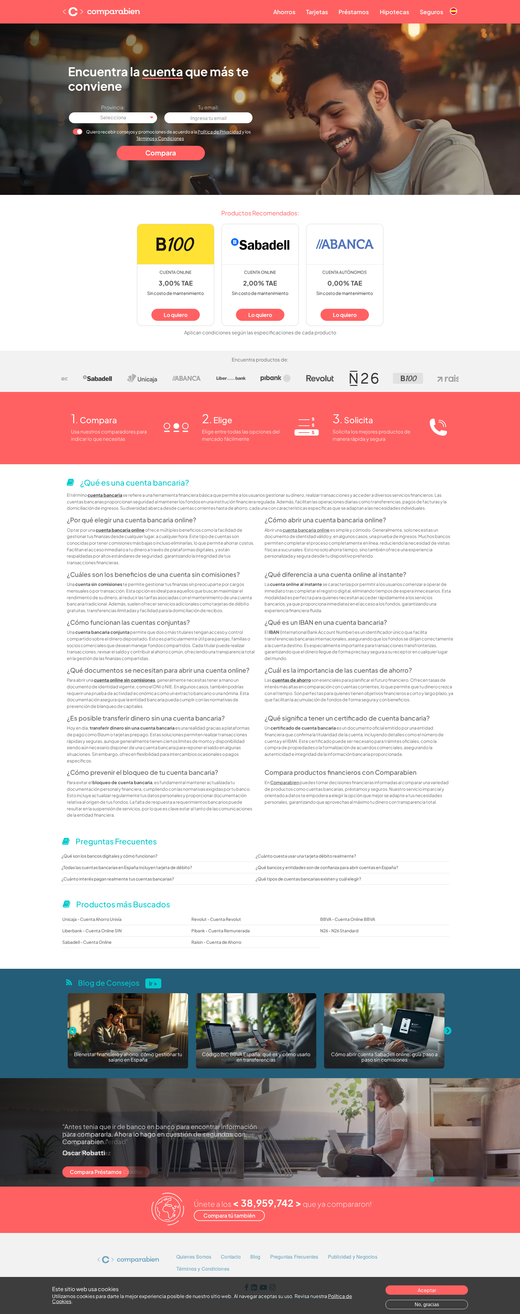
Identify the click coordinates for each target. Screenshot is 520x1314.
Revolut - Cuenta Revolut (216, 919)
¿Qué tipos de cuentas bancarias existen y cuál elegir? (308, 878)
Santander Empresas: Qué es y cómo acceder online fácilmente (384, 1057)
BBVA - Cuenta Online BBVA (347, 919)
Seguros (431, 11)
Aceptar (427, 1290)
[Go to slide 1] (425, 1179)
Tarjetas (317, 11)
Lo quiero (175, 314)
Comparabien (284, 782)
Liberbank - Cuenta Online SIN (92, 930)
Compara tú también (229, 1215)
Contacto (231, 1256)
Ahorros (284, 11)
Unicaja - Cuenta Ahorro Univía (92, 919)
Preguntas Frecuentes (294, 1256)
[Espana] (453, 6)
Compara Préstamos (96, 1172)
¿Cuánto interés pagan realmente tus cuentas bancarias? (117, 878)
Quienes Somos (194, 1256)
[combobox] (113, 117)
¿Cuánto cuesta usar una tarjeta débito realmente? (305, 856)
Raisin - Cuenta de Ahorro (216, 942)
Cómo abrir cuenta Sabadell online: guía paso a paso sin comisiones (256, 1057)
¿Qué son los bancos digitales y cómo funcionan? (109, 856)
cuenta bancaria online (306, 530)
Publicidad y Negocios (352, 1256)
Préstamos (354, 11)
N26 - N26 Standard (339, 930)
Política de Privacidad (219, 131)
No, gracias (427, 1304)
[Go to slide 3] (438, 1179)
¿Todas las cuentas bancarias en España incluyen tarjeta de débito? (126, 867)
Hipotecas (394, 11)
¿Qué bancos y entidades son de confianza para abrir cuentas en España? (326, 867)
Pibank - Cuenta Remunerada (220, 930)
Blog (255, 1256)
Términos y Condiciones (160, 138)
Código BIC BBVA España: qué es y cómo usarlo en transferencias (128, 1057)
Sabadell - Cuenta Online (87, 942)
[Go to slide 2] (432, 1179)
